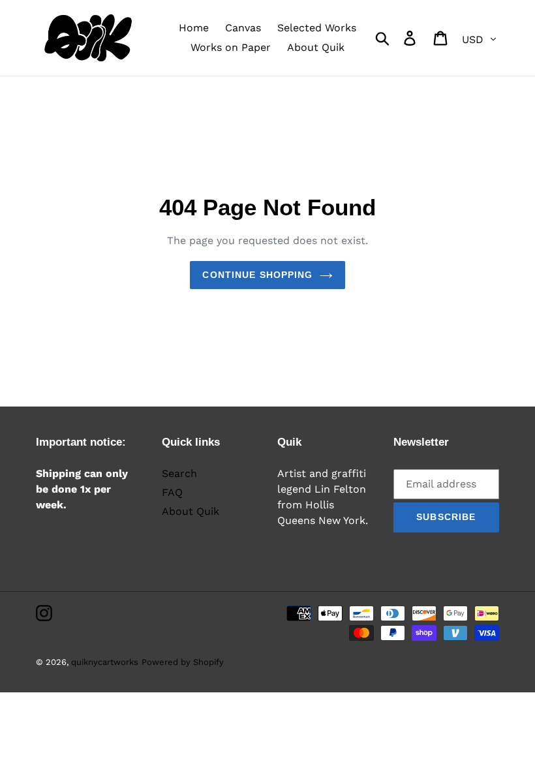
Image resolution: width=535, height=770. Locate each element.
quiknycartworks (104, 662)
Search (179, 473)
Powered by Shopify (183, 662)
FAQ (172, 492)
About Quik (190, 511)
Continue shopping (257, 275)
